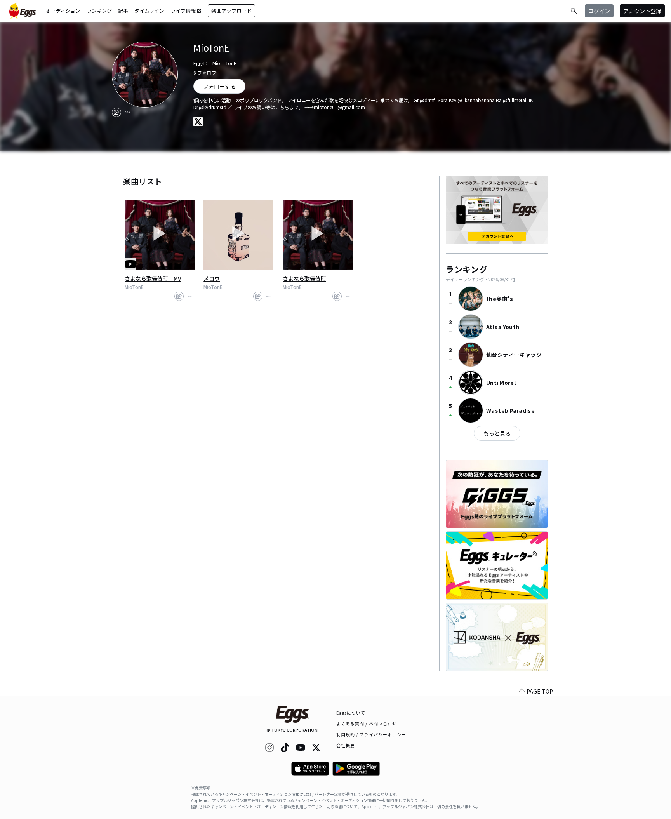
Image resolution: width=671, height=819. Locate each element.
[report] (127, 112)
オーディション (62, 10)
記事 (123, 10)
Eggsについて (351, 712)
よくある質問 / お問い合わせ (366, 723)
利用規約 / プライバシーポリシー (371, 734)
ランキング (99, 10)
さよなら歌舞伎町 (304, 278)
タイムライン (149, 10)
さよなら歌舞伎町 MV (153, 278)
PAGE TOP (540, 691)
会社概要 (345, 745)
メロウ (211, 278)
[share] (116, 112)
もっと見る (497, 433)
